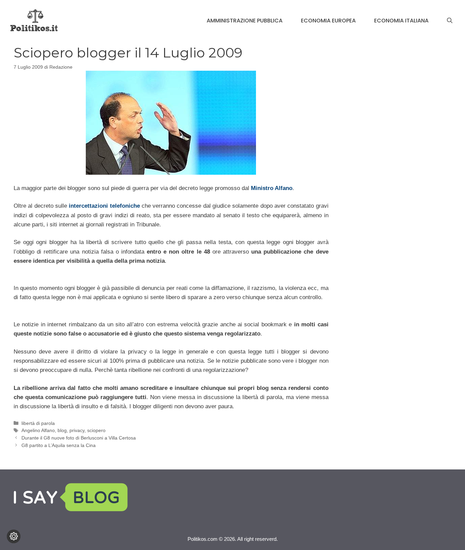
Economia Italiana (401, 20)
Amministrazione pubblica (245, 20)
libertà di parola (38, 423)
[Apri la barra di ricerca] (450, 20)
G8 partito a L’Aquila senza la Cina (58, 445)
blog (62, 430)
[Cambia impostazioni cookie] (13, 536)
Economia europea (328, 20)
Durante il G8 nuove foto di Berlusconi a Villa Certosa (78, 438)
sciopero (96, 430)
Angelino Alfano (38, 430)
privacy (76, 430)
